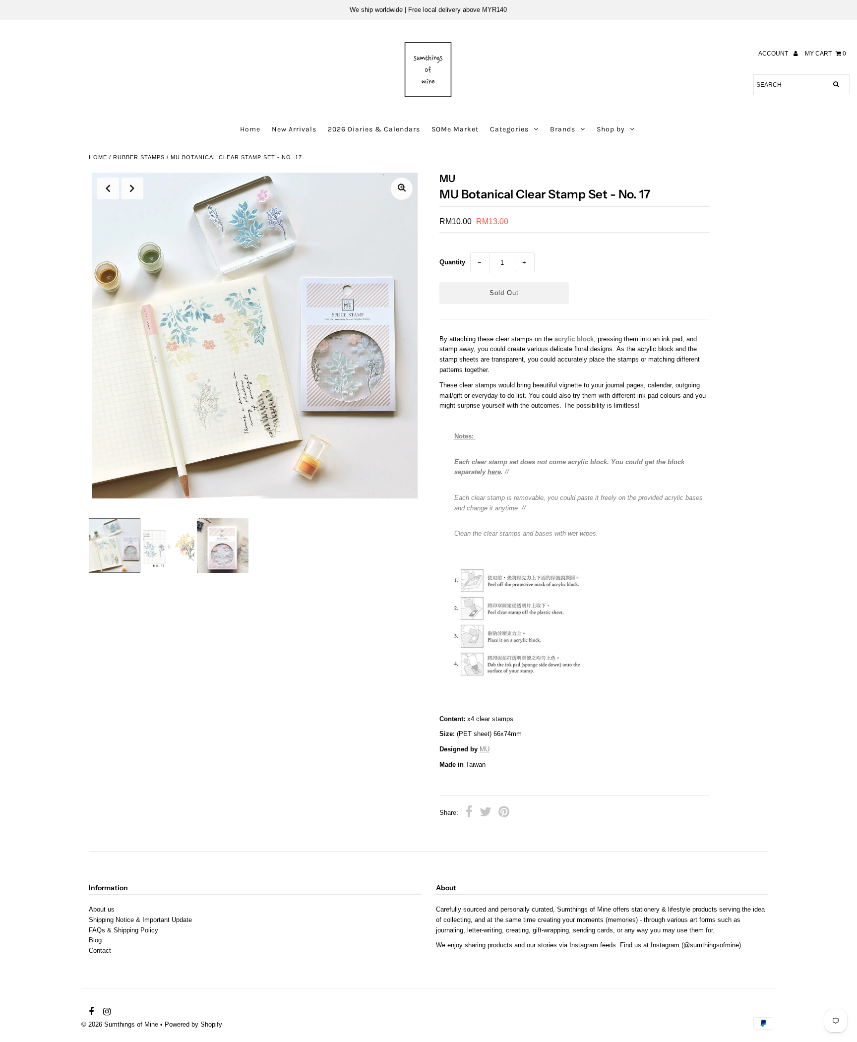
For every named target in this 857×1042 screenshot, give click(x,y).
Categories (509, 129)
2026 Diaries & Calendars (374, 129)
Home (250, 129)
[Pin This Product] (503, 813)
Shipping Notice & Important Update (140, 919)
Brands (562, 129)
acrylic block (574, 339)
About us (102, 909)
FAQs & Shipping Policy (123, 930)
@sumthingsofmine (711, 945)
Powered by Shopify (193, 1024)
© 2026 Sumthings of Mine (119, 1024)
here (494, 472)
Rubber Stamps (139, 157)
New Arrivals (294, 129)
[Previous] (108, 188)
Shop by (611, 129)
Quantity (452, 262)
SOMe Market (455, 129)
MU (485, 749)
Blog (95, 940)
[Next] (132, 188)
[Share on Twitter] (485, 813)
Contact (100, 950)
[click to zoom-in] (402, 189)
